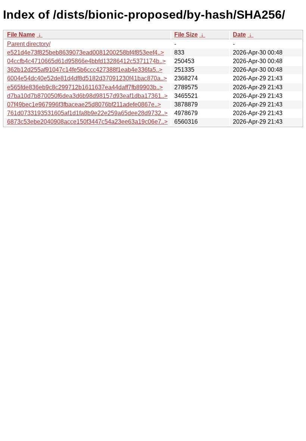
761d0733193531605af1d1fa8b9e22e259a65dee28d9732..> (87, 113)
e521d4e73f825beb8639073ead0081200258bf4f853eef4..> (85, 52)
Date (239, 34)
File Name (21, 34)
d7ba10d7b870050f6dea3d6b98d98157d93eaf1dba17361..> (87, 96)
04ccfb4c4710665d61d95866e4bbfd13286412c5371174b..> (86, 61)
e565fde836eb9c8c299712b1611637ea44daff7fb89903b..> (85, 87)
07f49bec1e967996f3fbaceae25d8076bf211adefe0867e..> (84, 104)
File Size (186, 34)
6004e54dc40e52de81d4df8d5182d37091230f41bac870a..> (87, 78)
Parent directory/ (28, 44)
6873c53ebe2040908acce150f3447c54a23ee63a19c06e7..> (87, 121)
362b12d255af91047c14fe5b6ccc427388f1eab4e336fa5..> (84, 70)
